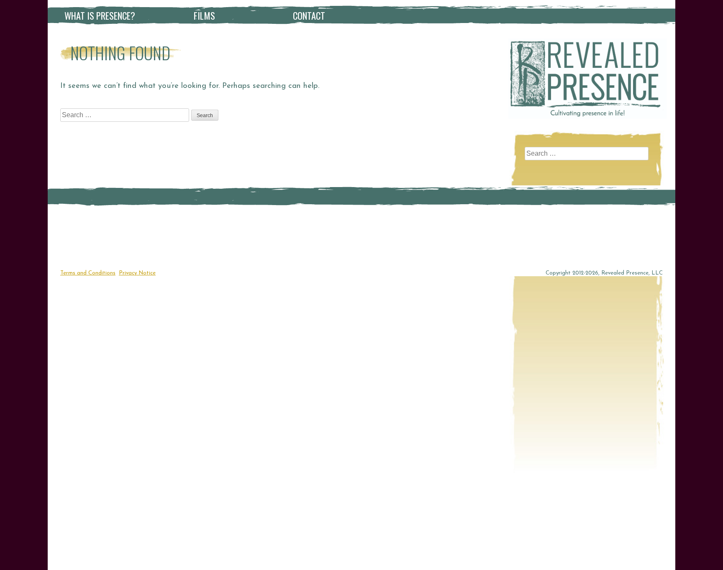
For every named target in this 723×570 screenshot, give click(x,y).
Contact (309, 15)
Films (204, 15)
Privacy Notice (137, 273)
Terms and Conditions (87, 273)
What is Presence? (99, 15)
